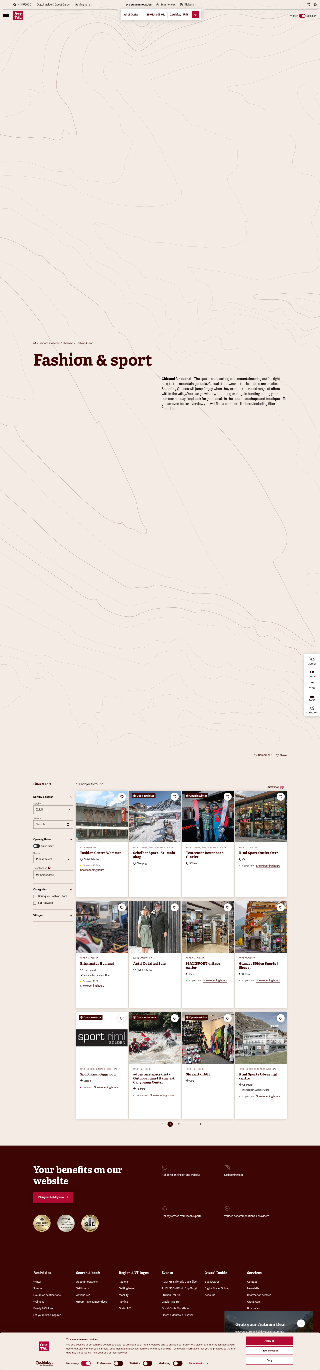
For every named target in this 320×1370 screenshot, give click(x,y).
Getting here (82, 4)
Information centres (259, 1295)
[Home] (34, 343)
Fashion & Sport (84, 343)
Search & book (88, 1273)
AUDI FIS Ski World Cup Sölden (180, 1281)
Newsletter (253, 1288)
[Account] (315, 4)
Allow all (269, 1340)
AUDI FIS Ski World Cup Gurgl (179, 1288)
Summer (38, 1288)
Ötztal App (253, 1301)
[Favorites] (308, 4)
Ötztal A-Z (125, 1308)
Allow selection (269, 1350)
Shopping (68, 343)
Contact (252, 1281)
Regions (123, 1281)
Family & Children (43, 1308)
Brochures (253, 1308)
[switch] (118, 1363)
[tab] (139, 5)
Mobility (123, 1295)
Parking (123, 1301)
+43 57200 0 (24, 4)
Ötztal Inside (215, 1273)
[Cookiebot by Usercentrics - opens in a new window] (44, 1363)
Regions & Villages (50, 343)
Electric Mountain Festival (177, 1315)
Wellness (38, 1301)
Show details (196, 1363)
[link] (186, 5)
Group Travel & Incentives (91, 1301)
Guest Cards (212, 1281)
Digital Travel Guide (216, 1288)
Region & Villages (134, 1273)
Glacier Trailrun (171, 1301)
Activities (42, 1273)
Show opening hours (92, 870)
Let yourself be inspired (47, 1315)
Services (254, 1273)
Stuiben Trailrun (171, 1295)
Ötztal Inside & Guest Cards (53, 4)
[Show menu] (6, 16)
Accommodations (87, 1281)
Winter (37, 1281)
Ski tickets (82, 1288)
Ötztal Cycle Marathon (175, 1308)
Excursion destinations (47, 1295)
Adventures (83, 1295)
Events (167, 1273)
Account (209, 1295)
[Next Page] (200, 1124)
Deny (269, 1360)
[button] (53, 797)
